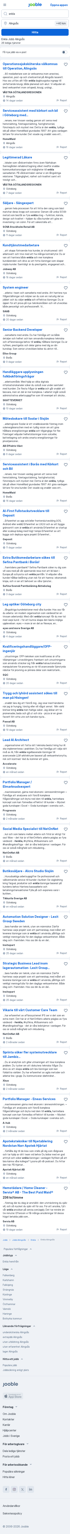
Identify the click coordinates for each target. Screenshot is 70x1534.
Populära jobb (10, 1365)
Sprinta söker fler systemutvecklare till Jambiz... (30, 1054)
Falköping (8, 1284)
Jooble (25, 1526)
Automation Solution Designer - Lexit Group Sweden (30, 919)
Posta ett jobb (11, 1456)
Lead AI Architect (16, 740)
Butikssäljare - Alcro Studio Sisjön (28, 871)
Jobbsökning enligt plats (16, 1370)
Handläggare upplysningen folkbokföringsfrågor (23, 374)
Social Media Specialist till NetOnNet (30, 829)
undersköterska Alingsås (16, 1332)
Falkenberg (8, 1275)
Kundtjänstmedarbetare (21, 245)
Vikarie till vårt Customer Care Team (30, 1010)
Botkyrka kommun (12, 1318)
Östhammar (9, 1304)
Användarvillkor (11, 1506)
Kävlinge (7, 1294)
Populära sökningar (14, 1471)
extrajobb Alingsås (12, 1337)
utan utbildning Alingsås (16, 1341)
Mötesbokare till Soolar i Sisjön (26, 418)
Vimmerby (8, 1299)
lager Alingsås (10, 1351)
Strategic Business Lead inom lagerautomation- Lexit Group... (26, 966)
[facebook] (6, 1489)
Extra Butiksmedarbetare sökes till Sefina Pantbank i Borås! (29, 560)
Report (63, 100)
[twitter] (22, 1489)
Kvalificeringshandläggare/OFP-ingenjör (27, 649)
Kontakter (8, 1419)
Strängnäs (8, 1289)
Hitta (35, 32)
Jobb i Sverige (11, 1436)
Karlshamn (8, 1280)
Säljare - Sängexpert (18, 203)
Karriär (6, 1425)
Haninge (7, 1313)
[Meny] (4, 4)
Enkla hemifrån (11, 1261)
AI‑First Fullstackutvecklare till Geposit (26, 513)
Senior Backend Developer (22, 329)
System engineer (15, 287)
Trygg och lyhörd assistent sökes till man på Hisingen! (30, 695)
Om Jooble (9, 1414)
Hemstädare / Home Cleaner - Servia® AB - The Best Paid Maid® (28, 1190)
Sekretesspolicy (12, 1513)
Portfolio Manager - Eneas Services (29, 1099)
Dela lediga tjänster (14, 1451)
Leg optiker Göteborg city (22, 604)
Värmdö (7, 1308)
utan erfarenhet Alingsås (16, 1346)
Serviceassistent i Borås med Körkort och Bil (30, 466)
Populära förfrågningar (16, 1249)
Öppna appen (59, 5)
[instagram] (14, 1489)
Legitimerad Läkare (17, 157)
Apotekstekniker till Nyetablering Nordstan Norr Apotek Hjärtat (27, 1143)
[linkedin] (30, 1489)
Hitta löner (9, 1477)
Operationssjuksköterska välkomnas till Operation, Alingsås (30, 66)
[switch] (64, 52)
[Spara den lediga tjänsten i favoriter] (66, 64)
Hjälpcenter (9, 1430)
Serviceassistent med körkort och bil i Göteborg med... (30, 113)
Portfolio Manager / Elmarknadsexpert (17, 784)
